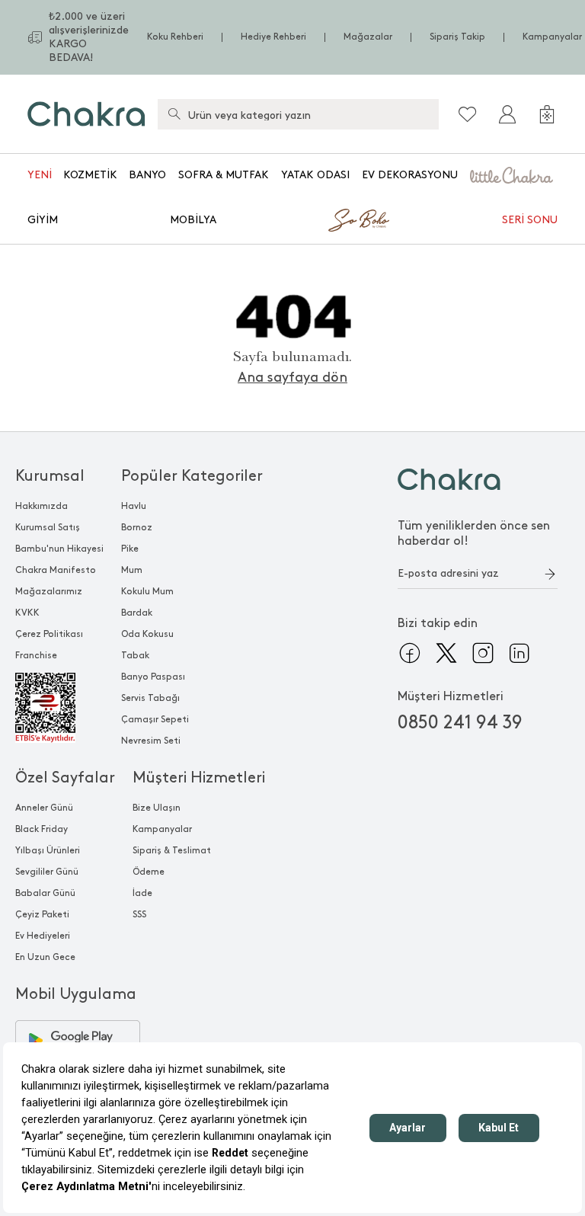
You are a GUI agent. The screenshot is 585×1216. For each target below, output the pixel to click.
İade (142, 893)
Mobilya (193, 220)
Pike (130, 549)
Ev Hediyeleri (42, 936)
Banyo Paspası (153, 677)
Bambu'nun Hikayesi (59, 549)
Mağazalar (368, 37)
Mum (131, 570)
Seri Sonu (530, 220)
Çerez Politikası (49, 634)
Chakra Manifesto (55, 570)
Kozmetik (90, 175)
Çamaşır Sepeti (155, 719)
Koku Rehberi (175, 37)
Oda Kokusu (147, 634)
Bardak (136, 613)
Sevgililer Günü (46, 872)
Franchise (36, 655)
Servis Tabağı (150, 698)
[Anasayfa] (86, 114)
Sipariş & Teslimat (172, 850)
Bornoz (136, 527)
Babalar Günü (45, 893)
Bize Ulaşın (157, 808)
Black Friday (41, 829)
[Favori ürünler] (467, 114)
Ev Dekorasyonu (410, 175)
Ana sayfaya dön (292, 377)
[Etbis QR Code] (59, 708)
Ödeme (149, 872)
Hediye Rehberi (273, 37)
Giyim (42, 220)
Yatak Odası (315, 175)
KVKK (27, 613)
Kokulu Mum (147, 591)
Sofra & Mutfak (223, 175)
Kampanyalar (552, 37)
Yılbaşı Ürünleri (47, 850)
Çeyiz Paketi (42, 914)
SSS (139, 914)
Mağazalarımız (48, 591)
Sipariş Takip (457, 37)
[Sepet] (547, 114)
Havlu (133, 506)
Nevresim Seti (151, 741)
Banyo (147, 175)
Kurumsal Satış (47, 527)
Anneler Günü (44, 808)
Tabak (135, 655)
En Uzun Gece (45, 957)
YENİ (39, 175)
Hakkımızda (41, 506)
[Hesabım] (507, 114)
